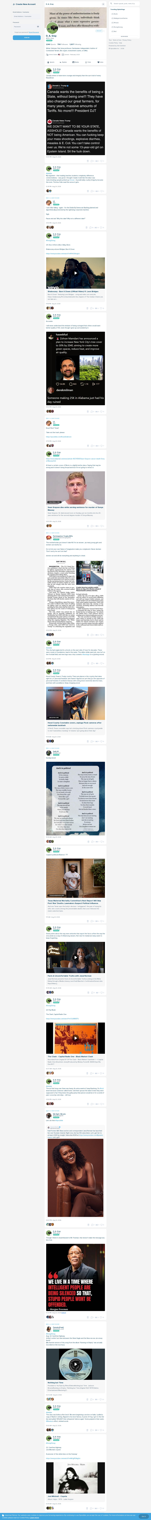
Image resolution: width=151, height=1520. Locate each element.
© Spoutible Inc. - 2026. (116, 48)
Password (16, 22)
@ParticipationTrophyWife (62, 538)
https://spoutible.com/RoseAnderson (58, 437)
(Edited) (63, 1313)
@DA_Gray (50, 38)
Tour (110, 40)
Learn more (34, 1518)
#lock (102, 1088)
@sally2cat (57, 753)
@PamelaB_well (58, 1329)
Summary (49, 40)
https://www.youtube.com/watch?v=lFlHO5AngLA (62, 254)
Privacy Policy (126, 40)
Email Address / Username (21, 12)
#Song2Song (50, 240)
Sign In (26, 37)
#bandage (86, 654)
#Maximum (49, 1421)
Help (120, 43)
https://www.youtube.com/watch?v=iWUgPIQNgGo (63, 1458)
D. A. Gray (50, 4)
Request (99, 31)
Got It (144, 1516)
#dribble (49, 173)
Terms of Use (117, 40)
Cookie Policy (113, 43)
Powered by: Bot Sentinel (117, 46)
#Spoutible (59, 1120)
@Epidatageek (58, 1116)
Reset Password (34, 32)
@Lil (54, 203)
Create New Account (26, 4)
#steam (72, 180)
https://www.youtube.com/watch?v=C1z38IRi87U (62, 1019)
